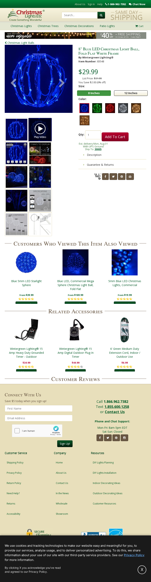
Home (59, 462)
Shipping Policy (15, 462)
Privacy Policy (14, 472)
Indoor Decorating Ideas (106, 483)
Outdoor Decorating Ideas (107, 493)
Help (100, 4)
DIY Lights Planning (103, 462)
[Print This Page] (130, 176)
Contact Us (115, 411)
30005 (98, 149)
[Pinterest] (121, 176)
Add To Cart (115, 136)
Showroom (62, 514)
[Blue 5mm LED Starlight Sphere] (26, 262)
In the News (62, 493)
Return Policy (14, 483)
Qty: (81, 134)
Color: (82, 99)
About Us (80, 4)
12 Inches (130, 93)
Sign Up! (65, 443)
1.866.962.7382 (116, 401)
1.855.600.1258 (116, 406)
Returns (11, 503)
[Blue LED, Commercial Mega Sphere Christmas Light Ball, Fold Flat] (75, 262)
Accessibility (13, 514)
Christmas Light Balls (20, 43)
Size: (81, 86)
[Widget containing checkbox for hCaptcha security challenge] (37, 430)
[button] (62, 83)
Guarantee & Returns (100, 165)
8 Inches (94, 93)
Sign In (91, 4)
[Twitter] (113, 176)
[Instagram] (124, 437)
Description (93, 155)
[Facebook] (105, 176)
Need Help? (13, 493)
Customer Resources (104, 503)
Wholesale (61, 503)
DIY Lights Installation (104, 472)
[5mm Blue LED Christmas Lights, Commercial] (124, 262)
